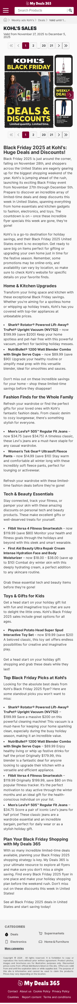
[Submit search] (70, 10)
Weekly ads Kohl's (22, 20)
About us (25, 991)
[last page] (65, 45)
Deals (41, 20)
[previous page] (18, 45)
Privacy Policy (60, 991)
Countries (13, 997)
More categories (14, 948)
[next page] (58, 45)
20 (44, 45)
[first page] (11, 45)
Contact (13, 991)
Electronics (18, 941)
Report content (31, 997)
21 (51, 45)
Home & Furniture (56, 941)
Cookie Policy (41, 991)
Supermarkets (54, 933)
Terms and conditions (57, 997)
